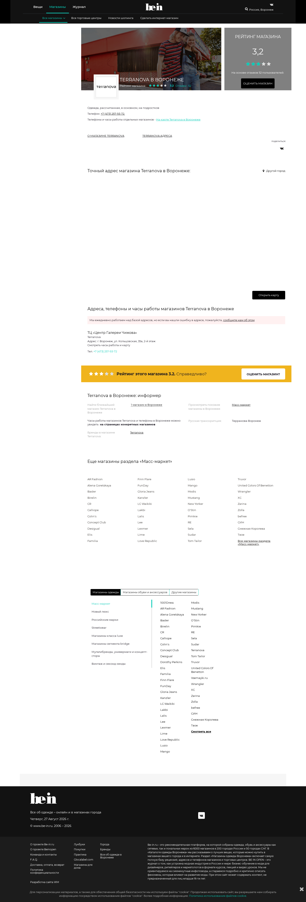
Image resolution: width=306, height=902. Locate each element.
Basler (91, 491)
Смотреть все (201, 731)
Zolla (241, 510)
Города (104, 844)
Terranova (136, 432)
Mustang (194, 497)
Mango (192, 485)
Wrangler (244, 491)
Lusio (191, 479)
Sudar (192, 534)
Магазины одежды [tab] (106, 592)
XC (239, 497)
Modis (192, 491)
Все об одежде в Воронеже (111, 856)
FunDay (143, 485)
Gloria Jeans (146, 491)
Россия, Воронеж (261, 9)
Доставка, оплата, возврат (47, 864)
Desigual (93, 528)
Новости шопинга (120, 18)
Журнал (79, 7)
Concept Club (96, 522)
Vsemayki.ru (199, 678)
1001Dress (167, 602)
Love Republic (147, 541)
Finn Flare (144, 479)
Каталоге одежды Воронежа (167, 852)
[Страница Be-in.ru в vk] (271, 4)
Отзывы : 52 (183, 85)
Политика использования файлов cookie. (218, 895)
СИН (241, 522)
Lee (140, 522)
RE (190, 522)
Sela (191, 528)
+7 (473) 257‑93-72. (113, 113)
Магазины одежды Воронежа (231, 856)
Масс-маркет (241, 404)
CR (89, 503)
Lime (141, 534)
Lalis (141, 516)
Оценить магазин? (263, 374)
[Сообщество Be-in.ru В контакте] (201, 815)
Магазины (57, 7)
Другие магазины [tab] (184, 592)
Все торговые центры (86, 18)
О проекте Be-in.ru (42, 844)
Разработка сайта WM (44, 882)
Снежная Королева (251, 528)
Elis (89, 534)
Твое (241, 534)
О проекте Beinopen (43, 849)
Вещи (37, 7)
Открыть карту (269, 295)
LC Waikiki (145, 503)
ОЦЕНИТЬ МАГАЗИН (257, 83)
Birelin (92, 497)
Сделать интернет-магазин (159, 18)
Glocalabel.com (83, 859)
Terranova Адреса (157, 135)
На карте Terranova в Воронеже (178, 119)
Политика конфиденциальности (44, 871)
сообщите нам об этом (239, 320)
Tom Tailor (195, 541)
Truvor (242, 479)
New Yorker (195, 503)
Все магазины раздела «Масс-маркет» (254, 542)
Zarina (242, 503)
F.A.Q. (34, 859)
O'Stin (192, 510)
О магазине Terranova (105, 135)
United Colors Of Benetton (255, 485)
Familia (92, 541)
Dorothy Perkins (171, 662)
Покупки (79, 849)
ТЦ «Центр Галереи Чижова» (112, 333)
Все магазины (52, 18)
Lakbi (141, 510)
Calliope (93, 510)
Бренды (105, 849)
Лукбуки (79, 844)
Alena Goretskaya (99, 485)
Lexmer (143, 528)
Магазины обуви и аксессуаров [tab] (145, 592)
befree (242, 516)
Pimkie (193, 516)
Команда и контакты (43, 854)
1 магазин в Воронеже (146, 404)
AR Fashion (95, 479)
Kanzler (143, 497)
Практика (80, 854)
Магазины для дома (83, 866)
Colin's (91, 516)
